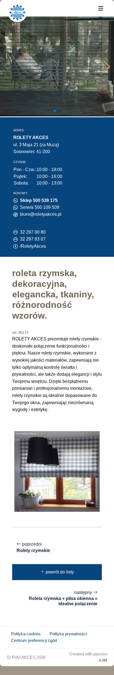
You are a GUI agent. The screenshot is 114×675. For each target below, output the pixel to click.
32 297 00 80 (33, 232)
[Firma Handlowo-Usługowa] (17, 12)
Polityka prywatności (68, 634)
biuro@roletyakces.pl (40, 214)
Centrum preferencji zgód (34, 640)
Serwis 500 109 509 (39, 207)
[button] (107, 66)
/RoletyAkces (33, 246)
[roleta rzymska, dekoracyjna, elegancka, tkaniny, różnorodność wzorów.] (57, 471)
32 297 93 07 (33, 239)
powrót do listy (59, 572)
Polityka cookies (26, 634)
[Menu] (100, 8)
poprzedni (33, 547)
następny (63, 598)
